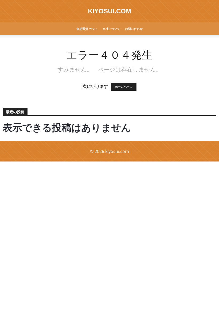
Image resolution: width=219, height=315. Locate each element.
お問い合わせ (134, 29)
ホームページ (123, 87)
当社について (111, 29)
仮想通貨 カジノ (87, 29)
